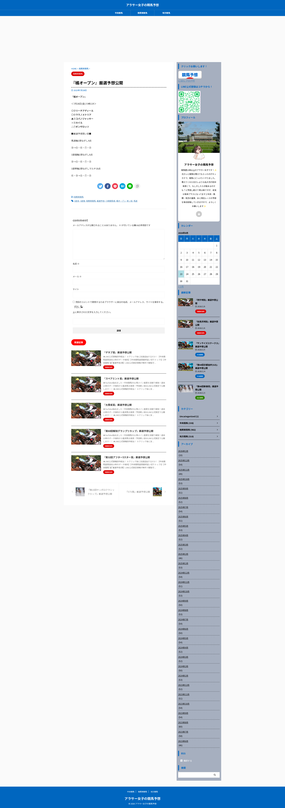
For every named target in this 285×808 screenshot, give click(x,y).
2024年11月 (183, 582)
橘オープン (121, 200)
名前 (76, 263)
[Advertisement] (142, 38)
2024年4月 (183, 647)
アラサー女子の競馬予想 (142, 5)
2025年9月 (183, 488)
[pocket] (115, 186)
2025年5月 (183, 525)
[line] (130, 186)
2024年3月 (183, 656)
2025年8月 (183, 497)
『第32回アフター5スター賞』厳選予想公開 (126, 457)
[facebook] (108, 186)
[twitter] (100, 186)
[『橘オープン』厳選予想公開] (122, 186)
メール (77, 276)
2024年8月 (183, 610)
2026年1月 (183, 451)
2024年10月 (183, 591)
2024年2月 (183, 666)
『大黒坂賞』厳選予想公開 (117, 405)
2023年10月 (183, 703)
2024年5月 (183, 638)
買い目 (130, 200)
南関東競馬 (142, 12)
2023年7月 (183, 731)
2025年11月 (183, 469)
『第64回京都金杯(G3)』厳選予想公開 (207, 366)
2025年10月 (183, 479)
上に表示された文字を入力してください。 (92, 312)
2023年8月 (183, 722)
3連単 (76, 200)
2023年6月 (183, 741)
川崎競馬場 (110, 200)
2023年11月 (183, 694)
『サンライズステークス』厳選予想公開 (207, 344)
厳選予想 (100, 200)
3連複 (82, 200)
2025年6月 (183, 516)
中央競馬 (119, 12)
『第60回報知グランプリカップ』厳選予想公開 (128, 431)
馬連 (135, 200)
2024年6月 (183, 628)
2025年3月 (183, 544)
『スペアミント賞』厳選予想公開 (121, 378)
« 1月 (181, 286)
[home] (199, 214)
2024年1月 (183, 675)
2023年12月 (183, 685)
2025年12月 (183, 460)
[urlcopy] (137, 186)
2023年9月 (183, 713)
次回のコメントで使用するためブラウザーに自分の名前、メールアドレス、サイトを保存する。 (120, 301)
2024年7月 (183, 619)
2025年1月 (183, 563)
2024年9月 (183, 600)
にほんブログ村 (186, 80)
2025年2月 (183, 554)
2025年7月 (183, 507)
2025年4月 (183, 535)
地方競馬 (166, 12)
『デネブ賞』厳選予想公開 (117, 352)
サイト (76, 289)
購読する (187, 760)
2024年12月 (183, 572)
